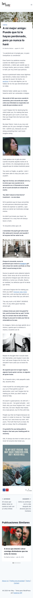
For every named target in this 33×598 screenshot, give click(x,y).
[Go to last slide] (4, 544)
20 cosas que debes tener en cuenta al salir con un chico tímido (8, 504)
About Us (5, 581)
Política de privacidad (17, 581)
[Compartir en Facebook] (4, 490)
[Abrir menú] (31, 4)
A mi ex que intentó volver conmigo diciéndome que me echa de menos (16, 551)
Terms (28, 581)
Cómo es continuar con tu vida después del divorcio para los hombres (24, 505)
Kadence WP (17, 593)
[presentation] (16, 535)
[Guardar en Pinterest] (7, 490)
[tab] (13, 562)
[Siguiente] (28, 544)
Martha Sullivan (9, 48)
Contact (16, 583)
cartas (5, 24)
